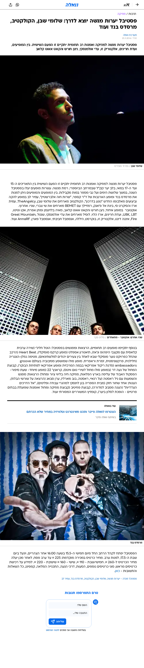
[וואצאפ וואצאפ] (17, 5)
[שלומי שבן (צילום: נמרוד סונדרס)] (72, 112)
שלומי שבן (100, 579)
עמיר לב (65, 579)
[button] (126, 4)
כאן (117, 571)
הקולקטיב (89, 579)
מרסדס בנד (77, 579)
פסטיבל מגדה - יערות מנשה (122, 579)
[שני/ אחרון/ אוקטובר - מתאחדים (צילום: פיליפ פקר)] (72, 284)
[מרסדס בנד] (72, 489)
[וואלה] (72, 5)
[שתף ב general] (10, 5)
